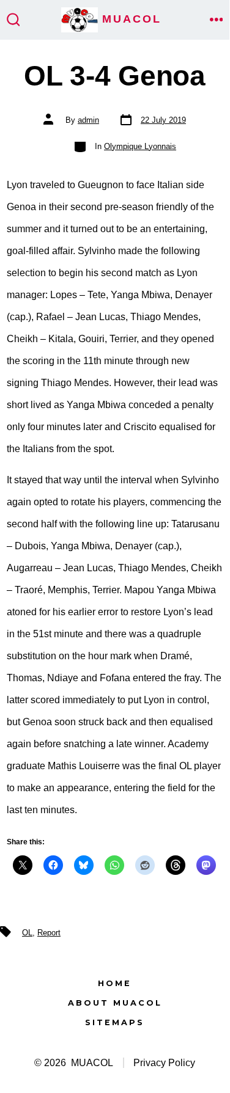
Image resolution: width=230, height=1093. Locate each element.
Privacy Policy (164, 1063)
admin (88, 120)
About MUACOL (115, 1002)
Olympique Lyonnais (140, 146)
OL (27, 932)
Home (115, 983)
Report (49, 932)
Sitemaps (114, 1022)
